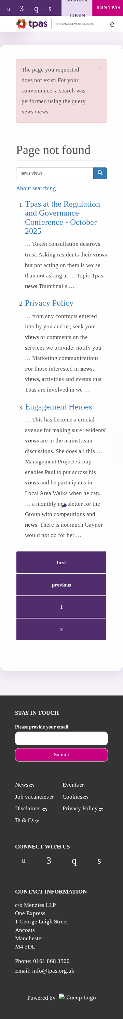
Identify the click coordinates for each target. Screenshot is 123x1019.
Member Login (77, 8)
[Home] (50, 24)
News (21, 784)
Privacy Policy (49, 302)
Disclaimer (28, 808)
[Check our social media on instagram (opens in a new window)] (39, 9)
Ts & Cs (24, 820)
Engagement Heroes (58, 406)
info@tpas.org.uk (53, 970)
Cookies (72, 796)
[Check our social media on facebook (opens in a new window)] (25, 9)
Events (71, 784)
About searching (36, 188)
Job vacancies (32, 796)
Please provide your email (41, 727)
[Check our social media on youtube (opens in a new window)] (10, 9)
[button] (100, 67)
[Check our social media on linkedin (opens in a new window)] (54, 9)
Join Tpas (108, 7)
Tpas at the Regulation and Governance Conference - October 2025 (62, 217)
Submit (61, 754)
